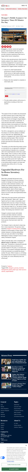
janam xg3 (15, 269)
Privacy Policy (10, 461)
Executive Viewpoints (5, 410)
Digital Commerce (17, 414)
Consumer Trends (17, 406)
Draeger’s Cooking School (14, 228)
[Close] (26, 445)
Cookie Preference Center (14, 464)
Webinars (3, 423)
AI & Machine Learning (18, 410)
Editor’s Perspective (4, 408)
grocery (16, 268)
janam (10, 269)
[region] (14, 457)
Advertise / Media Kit (18, 427)
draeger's (11, 268)
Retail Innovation (17, 412)
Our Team (16, 423)
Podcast (2, 412)
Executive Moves (17, 408)
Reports (2, 427)
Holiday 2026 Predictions (11, 8)
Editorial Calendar (17, 425)
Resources (3, 414)
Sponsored (3, 416)
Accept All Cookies (14, 469)
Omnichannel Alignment (19, 416)
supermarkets (9, 271)
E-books (2, 429)
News (2, 404)
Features (4, 15)
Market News (16, 404)
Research (2, 425)
